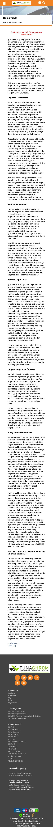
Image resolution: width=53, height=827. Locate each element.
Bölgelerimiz (14, 643)
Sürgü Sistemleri (14, 732)
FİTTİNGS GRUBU (14, 756)
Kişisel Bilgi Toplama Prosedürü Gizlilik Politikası (24, 716)
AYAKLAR (11, 739)
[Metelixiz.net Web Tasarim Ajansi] (33, 816)
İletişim (11, 700)
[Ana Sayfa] (21, 4)
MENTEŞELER (13, 734)
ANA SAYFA (7, 22)
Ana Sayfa (11, 693)
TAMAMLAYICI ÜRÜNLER (17, 754)
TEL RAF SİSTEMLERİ (15, 761)
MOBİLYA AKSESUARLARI (17, 742)
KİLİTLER (11, 727)
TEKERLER (12, 749)
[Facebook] (17, 677)
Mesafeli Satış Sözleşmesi (17, 714)
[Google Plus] (37, 677)
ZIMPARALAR (12, 746)
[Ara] (39, 2)
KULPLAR (11, 744)
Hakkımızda (17, 22)
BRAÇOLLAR (12, 737)
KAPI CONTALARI (14, 751)
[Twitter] (24, 677)
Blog (9, 698)
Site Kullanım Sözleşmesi (17, 718)
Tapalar (11, 759)
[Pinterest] (18, 683)
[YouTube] (24, 683)
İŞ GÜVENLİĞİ (13, 729)
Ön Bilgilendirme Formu (16, 711)
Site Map (12, 645)
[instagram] (30, 677)
